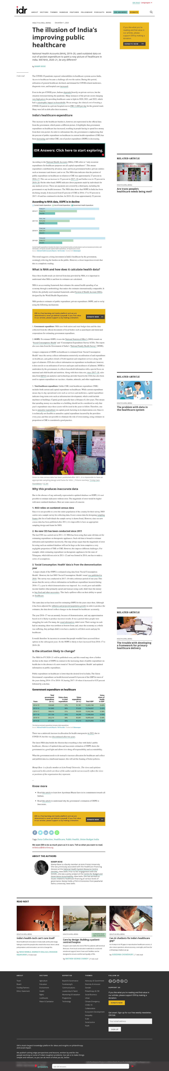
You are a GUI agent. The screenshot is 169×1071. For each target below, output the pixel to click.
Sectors (44, 12)
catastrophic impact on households (51, 102)
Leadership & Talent (70, 991)
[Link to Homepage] (22, 13)
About (35, 12)
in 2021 (91, 733)
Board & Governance (70, 981)
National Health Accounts (56, 162)
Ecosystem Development (95, 1012)
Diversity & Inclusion (92, 984)
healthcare (39, 595)
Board (19, 984)
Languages (146, 2)
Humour (64, 12)
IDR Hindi (136, 2)
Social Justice (90, 1022)
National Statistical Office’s (76, 339)
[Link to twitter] (114, 981)
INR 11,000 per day (78, 106)
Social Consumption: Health (44, 342)
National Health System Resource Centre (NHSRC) (74, 870)
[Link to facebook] (110, 981)
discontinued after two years (63, 736)
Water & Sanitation (46, 1001)
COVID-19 (88, 1005)
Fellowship (87, 12)
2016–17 (36, 179)
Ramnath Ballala (40, 952)
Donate (134, 12)
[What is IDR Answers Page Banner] (68, 157)
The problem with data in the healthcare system (132, 408)
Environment (44, 988)
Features (74, 12)
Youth (87, 1026)
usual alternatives (67, 622)
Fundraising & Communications (68, 986)
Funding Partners (23, 988)
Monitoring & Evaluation (71, 994)
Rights (41, 994)
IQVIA (43, 375)
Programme (66, 998)
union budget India (89, 839)
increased (64, 86)
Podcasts (99, 12)
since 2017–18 (93, 372)
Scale (87, 1019)
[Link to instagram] (122, 981)
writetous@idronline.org (42, 847)
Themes (54, 12)
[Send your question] (132, 1066)
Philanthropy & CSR (92, 991)
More (109, 12)
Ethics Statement (23, 991)
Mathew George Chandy (76, 959)
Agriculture (43, 981)
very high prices (38, 99)
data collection (45, 839)
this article (46, 792)
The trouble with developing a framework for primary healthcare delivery (134, 645)
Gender (88, 988)
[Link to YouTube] (126, 981)
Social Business (91, 994)
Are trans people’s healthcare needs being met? (134, 190)
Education (43, 984)
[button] (42, 1066)
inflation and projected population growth (69, 606)
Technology (66, 1001)
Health (41, 991)
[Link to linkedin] (118, 981)
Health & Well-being (41, 23)
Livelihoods (43, 998)
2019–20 (36, 182)
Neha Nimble (25, 952)
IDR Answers (120, 12)
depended (68, 92)
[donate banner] (68, 323)
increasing (41, 138)
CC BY (45, 483)
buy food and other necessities (47, 592)
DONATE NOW (131, 44)
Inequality (88, 1015)
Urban (87, 998)
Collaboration (90, 1008)
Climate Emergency (92, 1001)
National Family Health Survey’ (83, 346)
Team (19, 981)
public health (72, 839)
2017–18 (74, 179)
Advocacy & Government (94, 981)
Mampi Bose (40, 66)
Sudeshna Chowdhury (122, 954)
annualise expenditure (47, 410)
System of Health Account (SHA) (88, 292)
